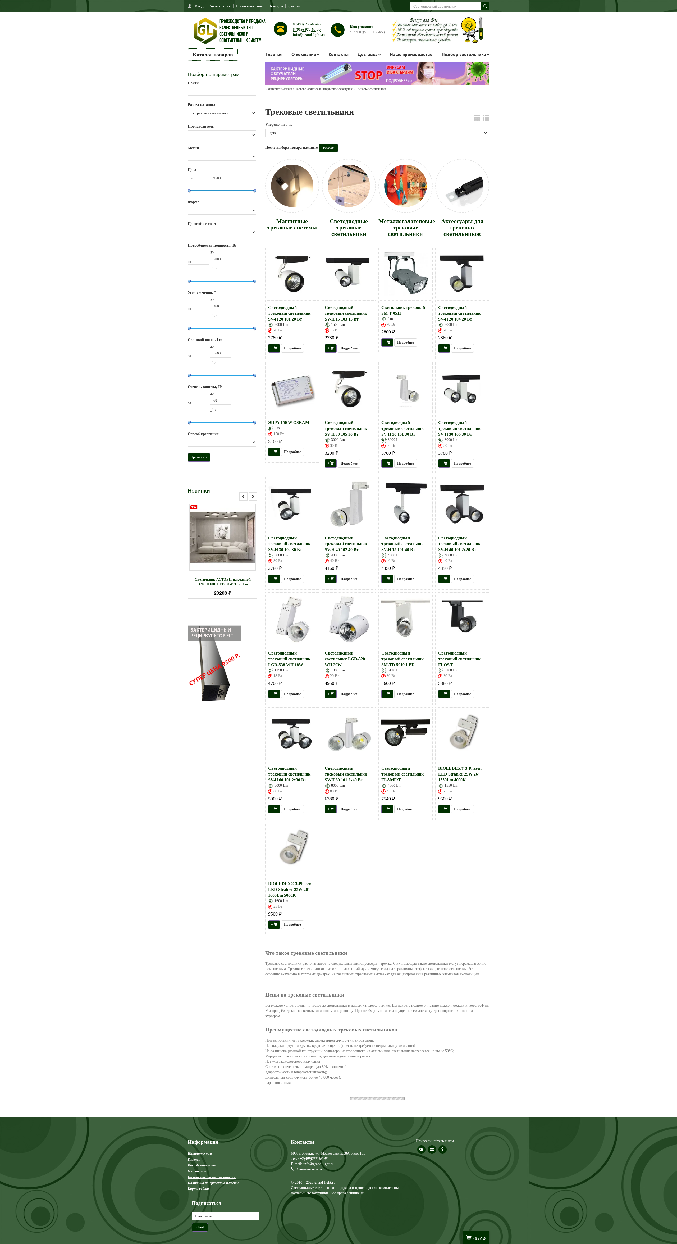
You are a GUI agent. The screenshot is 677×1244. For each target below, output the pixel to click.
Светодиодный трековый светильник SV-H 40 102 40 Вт (346, 544)
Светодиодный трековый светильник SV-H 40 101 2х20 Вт (459, 544)
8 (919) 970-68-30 (307, 29)
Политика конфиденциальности (213, 1172)
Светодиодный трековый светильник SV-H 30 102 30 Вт (289, 544)
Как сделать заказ (202, 1155)
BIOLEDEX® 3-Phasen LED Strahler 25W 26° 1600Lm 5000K (290, 889)
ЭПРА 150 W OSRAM (288, 422)
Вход (199, 5)
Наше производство (411, 54)
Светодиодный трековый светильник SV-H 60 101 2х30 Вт (289, 774)
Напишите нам (200, 1143)
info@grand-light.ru (309, 35)
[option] (222, 551)
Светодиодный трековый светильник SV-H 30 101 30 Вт (402, 428)
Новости (275, 5)
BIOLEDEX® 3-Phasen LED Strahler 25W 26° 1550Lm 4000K (460, 774)
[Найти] (485, 6)
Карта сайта (198, 1178)
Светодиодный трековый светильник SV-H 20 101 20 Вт (289, 313)
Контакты (338, 54)
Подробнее (229, 534)
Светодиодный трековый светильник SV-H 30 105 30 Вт (346, 428)
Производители (249, 5)
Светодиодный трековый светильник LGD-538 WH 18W (289, 659)
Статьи (294, 5)
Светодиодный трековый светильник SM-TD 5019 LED (402, 659)
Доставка (368, 54)
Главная (274, 54)
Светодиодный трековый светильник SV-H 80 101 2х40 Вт (346, 774)
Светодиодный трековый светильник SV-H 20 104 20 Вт (459, 313)
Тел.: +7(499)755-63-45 (309, 1148)
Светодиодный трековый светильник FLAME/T (402, 774)
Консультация (361, 27)
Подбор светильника (464, 54)
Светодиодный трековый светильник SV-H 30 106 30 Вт (459, 428)
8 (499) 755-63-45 (307, 24)
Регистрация (220, 5)
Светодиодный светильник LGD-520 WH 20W (345, 659)
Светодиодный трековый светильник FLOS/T (459, 659)
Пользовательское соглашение (212, 1167)
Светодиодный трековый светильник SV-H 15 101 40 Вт (402, 544)
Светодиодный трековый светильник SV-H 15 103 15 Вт (346, 313)
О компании (303, 54)
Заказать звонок (309, 1159)
